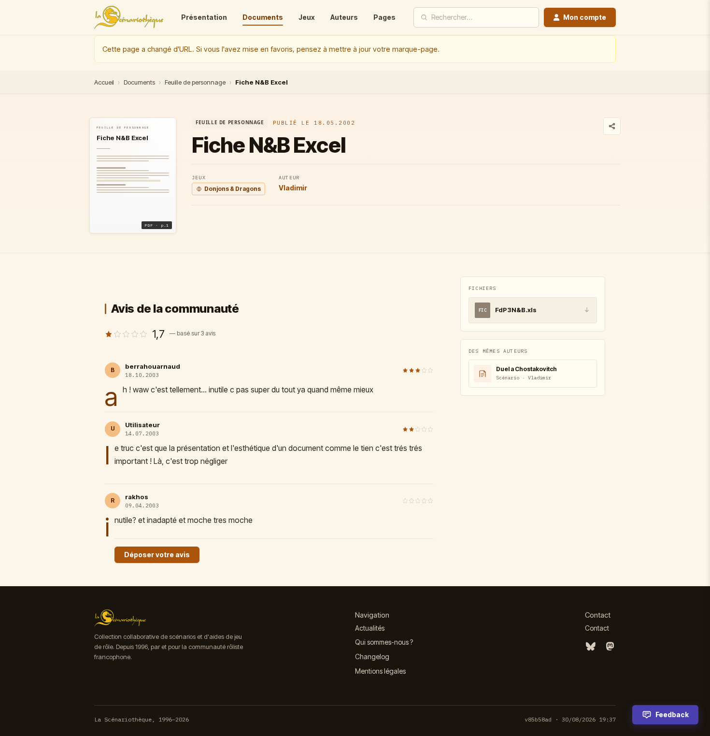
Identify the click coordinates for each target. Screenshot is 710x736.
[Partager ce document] (612, 126)
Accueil (104, 82)
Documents (262, 17)
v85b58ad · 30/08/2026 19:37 (570, 719)
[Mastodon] (610, 646)
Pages (384, 17)
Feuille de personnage (195, 82)
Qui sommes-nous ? (384, 642)
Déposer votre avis (157, 554)
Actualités (369, 628)
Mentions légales (380, 671)
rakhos (136, 497)
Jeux (306, 17)
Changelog (372, 656)
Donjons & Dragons (232, 188)
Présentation (204, 17)
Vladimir (293, 188)
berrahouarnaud (152, 366)
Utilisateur (142, 425)
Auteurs (344, 17)
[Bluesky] (590, 646)
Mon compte (584, 17)
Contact (597, 628)
